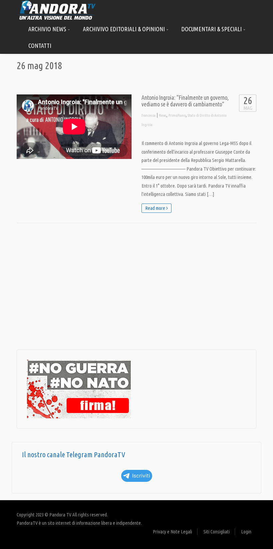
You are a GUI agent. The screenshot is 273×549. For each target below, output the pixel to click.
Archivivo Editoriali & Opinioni (124, 29)
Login (246, 531)
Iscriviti (141, 476)
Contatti (39, 45)
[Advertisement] (136, 286)
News (162, 115)
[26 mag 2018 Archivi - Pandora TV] (57, 10)
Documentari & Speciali (212, 29)
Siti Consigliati (216, 531)
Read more (155, 208)
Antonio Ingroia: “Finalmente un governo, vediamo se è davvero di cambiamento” (185, 100)
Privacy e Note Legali (172, 531)
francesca (148, 115)
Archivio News (48, 29)
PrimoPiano (177, 115)
